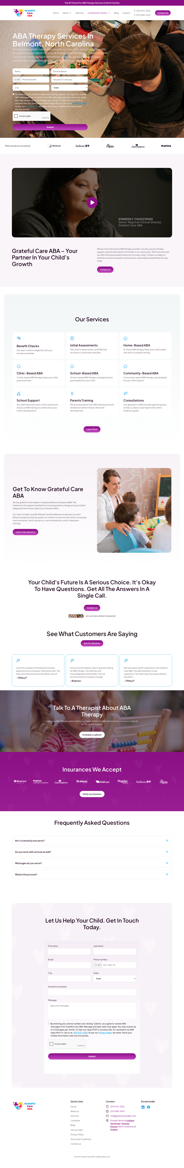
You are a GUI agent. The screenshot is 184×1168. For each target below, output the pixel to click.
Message (52, 1000)
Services (80, 13)
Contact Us (163, 13)
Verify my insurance (92, 794)
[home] (25, 13)
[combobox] (17, 79)
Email (50, 959)
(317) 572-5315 (79, 103)
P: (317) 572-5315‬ (142, 10)
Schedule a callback (92, 734)
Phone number (100, 959)
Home (56, 13)
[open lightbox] (92, 202)
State (96, 973)
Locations (75, 1120)
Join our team (77, 1130)
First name (53, 946)
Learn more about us (25, 532)
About (66, 13)
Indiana (130, 1120)
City (50, 973)
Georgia (125, 1123)
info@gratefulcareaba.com (123, 1116)
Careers (126, 13)
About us (75, 1111)
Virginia (113, 1129)
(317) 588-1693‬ (117, 1111)
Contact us (105, 269)
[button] (67, 12)
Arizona (113, 1126)
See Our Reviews (92, 643)
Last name (98, 946)
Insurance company (57, 986)
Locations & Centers (97, 13)
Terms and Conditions (81, 1139)
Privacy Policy (105, 1032)
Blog (116, 13)
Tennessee (115, 1123)
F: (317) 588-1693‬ (142, 15)
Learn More (92, 429)
